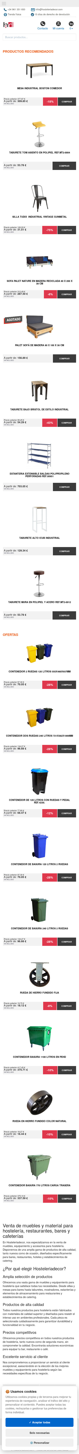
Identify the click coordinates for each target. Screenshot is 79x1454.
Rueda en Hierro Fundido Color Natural (39, 1121)
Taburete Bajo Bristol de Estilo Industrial (39, 409)
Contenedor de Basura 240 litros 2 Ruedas (39, 928)
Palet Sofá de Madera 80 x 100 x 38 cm (39, 345)
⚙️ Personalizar (39, 1442)
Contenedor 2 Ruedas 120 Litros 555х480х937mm (40, 671)
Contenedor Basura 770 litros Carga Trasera (39, 1185)
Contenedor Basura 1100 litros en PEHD (39, 1057)
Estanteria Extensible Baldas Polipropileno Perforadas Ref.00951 (39, 475)
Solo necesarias (40, 1433)
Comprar (67, 101)
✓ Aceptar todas (39, 1422)
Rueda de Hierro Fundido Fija (39, 992)
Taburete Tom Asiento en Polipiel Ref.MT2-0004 (39, 152)
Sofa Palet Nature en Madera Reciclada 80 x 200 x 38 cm (39, 282)
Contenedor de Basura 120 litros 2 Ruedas (39, 864)
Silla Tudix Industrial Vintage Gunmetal (39, 216)
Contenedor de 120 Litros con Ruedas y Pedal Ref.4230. (39, 801)
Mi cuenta (58, 28)
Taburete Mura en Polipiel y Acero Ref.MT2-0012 (39, 602)
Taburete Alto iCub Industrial (39, 538)
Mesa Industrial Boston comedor (39, 88)
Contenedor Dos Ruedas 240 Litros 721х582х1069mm (39, 735)
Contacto (42, 28)
